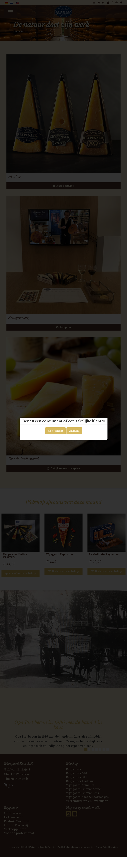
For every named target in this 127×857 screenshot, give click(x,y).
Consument (55, 430)
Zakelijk (74, 430)
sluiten (104, 421)
